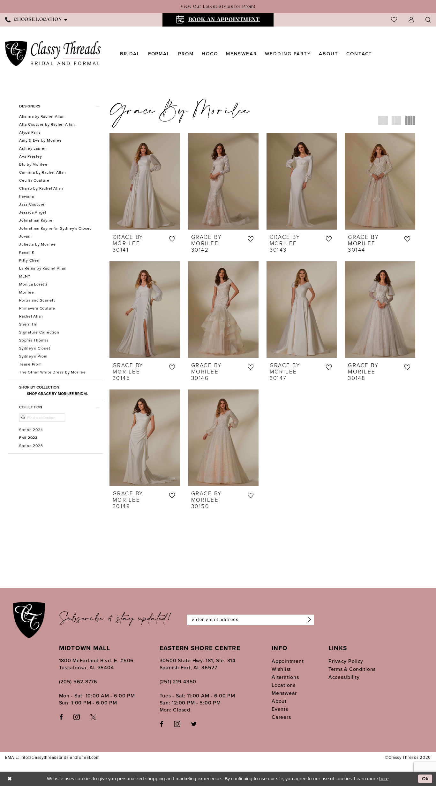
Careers (281, 717)
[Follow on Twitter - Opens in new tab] (194, 723)
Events (280, 709)
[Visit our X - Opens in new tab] (93, 716)
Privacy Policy (345, 661)
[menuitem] (218, 20)
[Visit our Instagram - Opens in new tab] (76, 716)
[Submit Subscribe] (307, 620)
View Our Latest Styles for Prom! (218, 6)
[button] (411, 19)
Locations (284, 685)
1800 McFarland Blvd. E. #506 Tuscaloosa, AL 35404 (96, 664)
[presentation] (144, 181)
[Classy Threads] (53, 53)
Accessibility (344, 677)
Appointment (288, 661)
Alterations (285, 677)
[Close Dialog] (9, 778)
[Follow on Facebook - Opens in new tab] (162, 723)
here (383, 778)
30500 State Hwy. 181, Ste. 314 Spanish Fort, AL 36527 (198, 664)
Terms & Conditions (352, 669)
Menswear (284, 693)
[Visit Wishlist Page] (394, 20)
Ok (425, 778)
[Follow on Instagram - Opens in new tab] (177, 723)
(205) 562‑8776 (78, 681)
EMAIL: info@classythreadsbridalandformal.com (52, 757)
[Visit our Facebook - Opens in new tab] (61, 716)
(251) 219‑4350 (178, 681)
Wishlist (281, 669)
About (279, 701)
